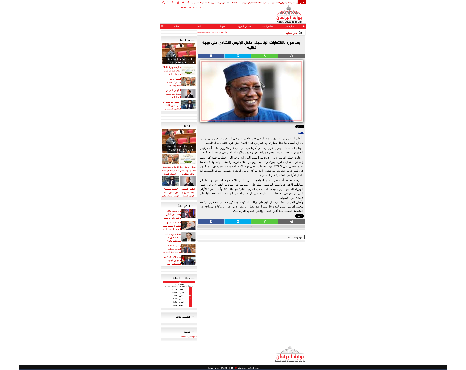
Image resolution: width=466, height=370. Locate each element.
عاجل (302, 2)
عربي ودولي (291, 33)
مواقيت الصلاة (181, 278)
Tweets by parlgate (188, 336)
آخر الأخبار (184, 40)
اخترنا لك (185, 126)
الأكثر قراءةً (184, 205)
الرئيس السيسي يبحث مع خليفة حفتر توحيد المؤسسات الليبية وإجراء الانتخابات (212, 2)
